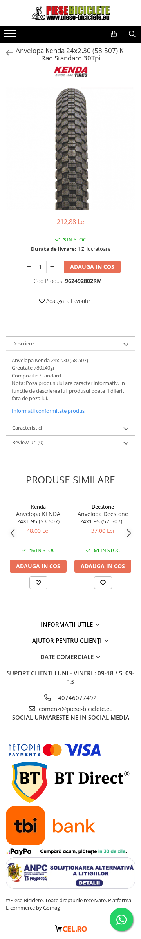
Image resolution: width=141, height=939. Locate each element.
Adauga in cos (92, 266)
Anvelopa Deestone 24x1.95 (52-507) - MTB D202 (103, 517)
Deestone (103, 506)
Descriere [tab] (23, 343)
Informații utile (67, 624)
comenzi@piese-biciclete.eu (75, 709)
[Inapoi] (6, 52)
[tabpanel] (70, 148)
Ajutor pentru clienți (67, 640)
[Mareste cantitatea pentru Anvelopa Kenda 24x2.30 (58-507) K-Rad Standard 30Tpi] (52, 267)
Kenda (38, 506)
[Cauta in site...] (132, 34)
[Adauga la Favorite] (38, 582)
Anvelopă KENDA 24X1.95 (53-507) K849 (38, 517)
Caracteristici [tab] (27, 427)
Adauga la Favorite (67, 300)
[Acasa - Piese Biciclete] (70, 13)
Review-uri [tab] (27, 442)
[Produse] (11, 36)
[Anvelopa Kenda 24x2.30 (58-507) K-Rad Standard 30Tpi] (70, 148)
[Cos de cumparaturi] (113, 34)
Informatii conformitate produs (48, 410)
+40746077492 (75, 698)
